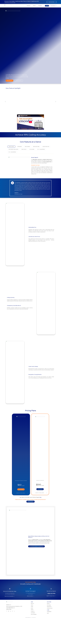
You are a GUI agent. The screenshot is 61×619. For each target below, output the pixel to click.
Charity (32, 606)
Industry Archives (49, 608)
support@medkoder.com (10, 607)
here (40, 497)
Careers (32, 609)
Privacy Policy (34, 617)
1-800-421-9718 (51, 593)
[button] (5, 101)
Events (32, 608)
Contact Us (32, 611)
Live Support (33, 612)
